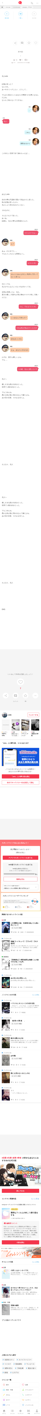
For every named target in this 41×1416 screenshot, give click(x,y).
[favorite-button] (28, 42)
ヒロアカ (14, 1372)
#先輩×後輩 (11, 1157)
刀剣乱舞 (19, 1368)
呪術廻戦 (18, 1364)
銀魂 (5, 1372)
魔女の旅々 (31, 1368)
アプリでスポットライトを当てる (20, 858)
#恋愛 (4, 1157)
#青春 (19, 1157)
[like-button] (35, 42)
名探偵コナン (8, 1359)
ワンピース (29, 1364)
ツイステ (7, 1364)
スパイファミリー (24, 1359)
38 (15, 60)
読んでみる (20, 1191)
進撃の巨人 (8, 1368)
